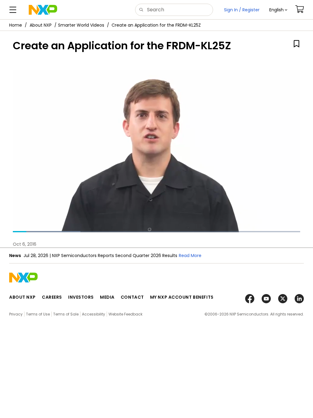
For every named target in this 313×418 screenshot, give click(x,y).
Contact (132, 297)
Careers (52, 297)
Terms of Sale (66, 314)
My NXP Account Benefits (182, 297)
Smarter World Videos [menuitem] (81, 25)
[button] (278, 10)
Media (107, 297)
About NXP (41, 25)
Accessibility (93, 314)
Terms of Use (38, 314)
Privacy (16, 314)
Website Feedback (125, 314)
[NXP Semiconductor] (43, 9)
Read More (190, 255)
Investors (81, 297)
